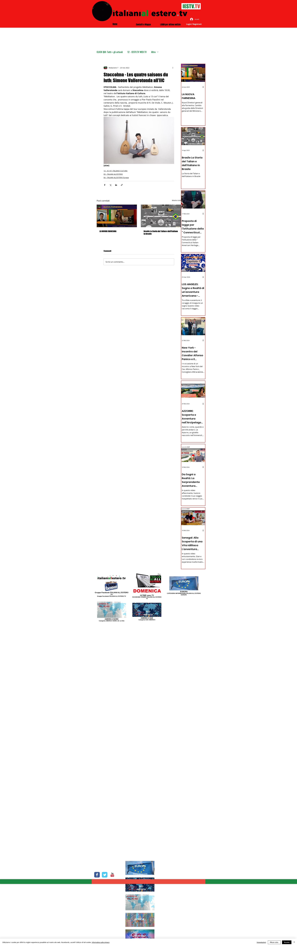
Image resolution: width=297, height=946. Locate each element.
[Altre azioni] (172, 67)
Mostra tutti (176, 200)
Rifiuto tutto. (274, 942)
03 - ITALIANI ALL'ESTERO (113, 174)
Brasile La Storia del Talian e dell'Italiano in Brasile (161, 232)
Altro (153, 52)
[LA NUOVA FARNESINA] (117, 216)
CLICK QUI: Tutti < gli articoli (110, 52)
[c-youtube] (112, 874)
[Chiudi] (294, 942)
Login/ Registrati (194, 24)
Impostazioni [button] (261, 942)
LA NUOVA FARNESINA (107, 231)
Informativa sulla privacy (101, 942)
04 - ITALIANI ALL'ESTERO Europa (116, 177)
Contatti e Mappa (143, 24)
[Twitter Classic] (104, 874)
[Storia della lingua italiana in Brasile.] (161, 216)
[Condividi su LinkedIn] (116, 185)
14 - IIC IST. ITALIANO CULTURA (115, 171)
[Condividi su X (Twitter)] (110, 185)
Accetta (286, 942)
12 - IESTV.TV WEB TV (137, 52)
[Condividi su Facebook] (105, 185)
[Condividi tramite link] (122, 185)
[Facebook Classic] (97, 874)
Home (115, 24)
